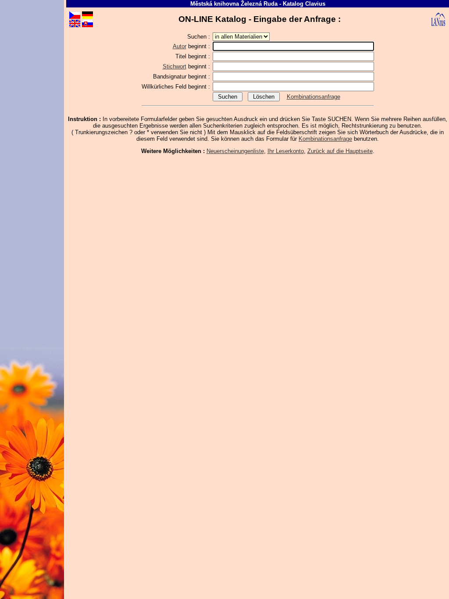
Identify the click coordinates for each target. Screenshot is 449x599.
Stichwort (174, 66)
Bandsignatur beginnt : (182, 76)
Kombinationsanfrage (313, 96)
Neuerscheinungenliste (235, 151)
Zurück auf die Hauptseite (340, 151)
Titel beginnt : (193, 56)
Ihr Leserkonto (285, 151)
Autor (179, 46)
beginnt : (192, 46)
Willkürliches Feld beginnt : (177, 86)
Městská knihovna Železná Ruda (234, 3)
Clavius (315, 3)
